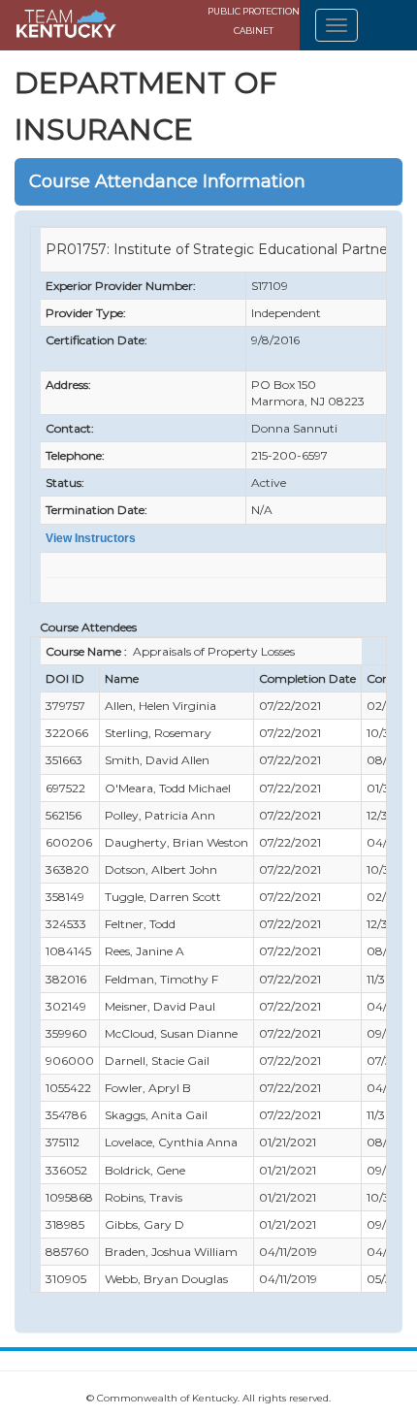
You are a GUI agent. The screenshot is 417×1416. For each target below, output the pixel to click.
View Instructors (91, 538)
